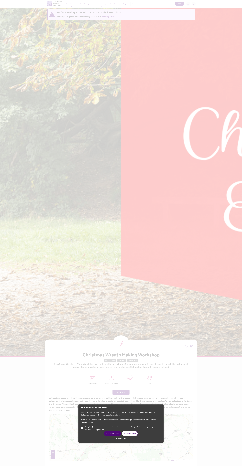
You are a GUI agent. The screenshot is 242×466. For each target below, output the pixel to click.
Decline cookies (121, 438)
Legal (108, 415)
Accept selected (130, 433)
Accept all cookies (112, 433)
